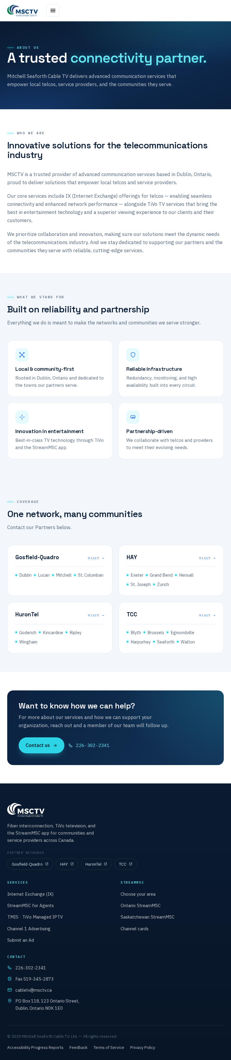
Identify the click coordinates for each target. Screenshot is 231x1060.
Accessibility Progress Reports (35, 1047)
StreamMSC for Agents (30, 905)
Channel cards (135, 928)
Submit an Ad (20, 940)
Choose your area (138, 894)
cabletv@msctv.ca (33, 990)
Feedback (78, 1047)
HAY (64, 864)
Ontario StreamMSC (141, 905)
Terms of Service (109, 1047)
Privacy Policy (142, 1047)
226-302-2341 (92, 745)
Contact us (38, 745)
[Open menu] (53, 10)
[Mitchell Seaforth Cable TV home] (22, 10)
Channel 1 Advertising (29, 928)
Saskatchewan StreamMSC (147, 917)
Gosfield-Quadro (27, 864)
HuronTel (93, 864)
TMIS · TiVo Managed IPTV (35, 917)
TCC (123, 864)
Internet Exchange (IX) (30, 894)
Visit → (96, 558)
